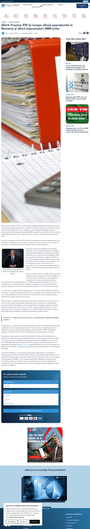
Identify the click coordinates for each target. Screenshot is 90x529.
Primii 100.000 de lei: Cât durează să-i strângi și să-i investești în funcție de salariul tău (77, 67)
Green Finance (36, 7)
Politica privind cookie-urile (16, 517)
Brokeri (39, 4)
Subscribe (86, 1)
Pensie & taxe (71, 523)
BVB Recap (28, 526)
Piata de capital (27, 4)
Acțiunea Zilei (70, 94)
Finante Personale (47, 4)
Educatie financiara (73, 520)
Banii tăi (68, 63)
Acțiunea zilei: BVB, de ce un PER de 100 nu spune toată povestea (76, 99)
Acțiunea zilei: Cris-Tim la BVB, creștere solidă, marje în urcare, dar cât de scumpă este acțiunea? (77, 130)
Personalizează (12, 522)
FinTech (60, 4)
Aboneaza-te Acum (45, 508)
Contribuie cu (31, 411)
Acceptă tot (34, 522)
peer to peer (24, 344)
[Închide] (40, 505)
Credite (3, 22)
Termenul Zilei (27, 7)
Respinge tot (23, 522)
